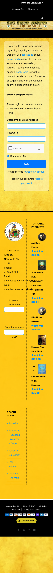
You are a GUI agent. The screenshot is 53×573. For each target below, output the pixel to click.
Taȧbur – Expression (14, 452)
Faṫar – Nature (12, 464)
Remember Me (18, 156)
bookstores (22, 72)
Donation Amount (14, 327)
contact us (27, 54)
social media (14, 59)
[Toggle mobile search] (42, 18)
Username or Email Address (22, 119)
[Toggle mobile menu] (47, 18)
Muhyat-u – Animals (14, 475)
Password (12, 132)
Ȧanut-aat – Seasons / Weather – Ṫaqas (14, 437)
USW (33, 506)
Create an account (35, 171)
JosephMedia (35, 509)
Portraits (13, 423)
